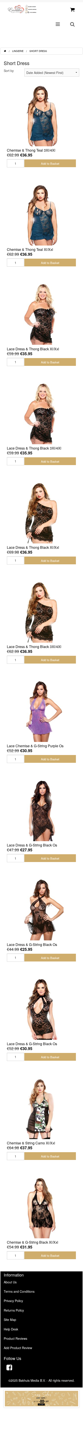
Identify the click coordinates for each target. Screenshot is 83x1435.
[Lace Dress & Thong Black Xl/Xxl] (41, 313)
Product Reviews (15, 1338)
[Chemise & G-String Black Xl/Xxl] (41, 1207)
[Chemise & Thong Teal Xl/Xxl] (41, 214)
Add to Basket (50, 163)
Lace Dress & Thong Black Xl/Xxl (33, 348)
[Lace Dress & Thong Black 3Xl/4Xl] (41, 412)
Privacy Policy (13, 1300)
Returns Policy (14, 1310)
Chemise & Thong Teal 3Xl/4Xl (31, 150)
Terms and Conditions (19, 1291)
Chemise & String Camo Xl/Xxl (31, 1143)
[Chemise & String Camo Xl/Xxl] (41, 1107)
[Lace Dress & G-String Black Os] (41, 809)
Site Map (10, 1319)
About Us (10, 1282)
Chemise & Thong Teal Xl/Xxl (30, 249)
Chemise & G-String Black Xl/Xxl (32, 1242)
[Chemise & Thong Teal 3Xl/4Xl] (41, 115)
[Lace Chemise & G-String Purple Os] (41, 710)
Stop (41, 1412)
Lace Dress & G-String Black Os (32, 845)
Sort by (9, 70)
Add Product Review (18, 1348)
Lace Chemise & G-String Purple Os (35, 745)
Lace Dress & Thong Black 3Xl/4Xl (34, 448)
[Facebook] (9, 1368)
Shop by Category (61, 42)
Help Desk (11, 1329)
